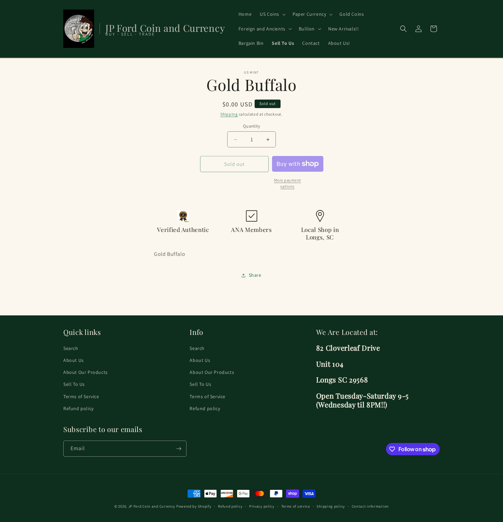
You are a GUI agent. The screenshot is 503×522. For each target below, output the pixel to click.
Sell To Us (74, 384)
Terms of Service (81, 396)
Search (70, 348)
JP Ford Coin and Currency (152, 506)
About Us (73, 360)
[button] (272, 14)
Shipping (229, 114)
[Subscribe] (178, 449)
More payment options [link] (287, 183)
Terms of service (295, 506)
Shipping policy (331, 506)
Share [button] (255, 275)
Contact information (370, 506)
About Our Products (85, 372)
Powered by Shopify (193, 506)
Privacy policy (261, 506)
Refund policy (78, 408)
